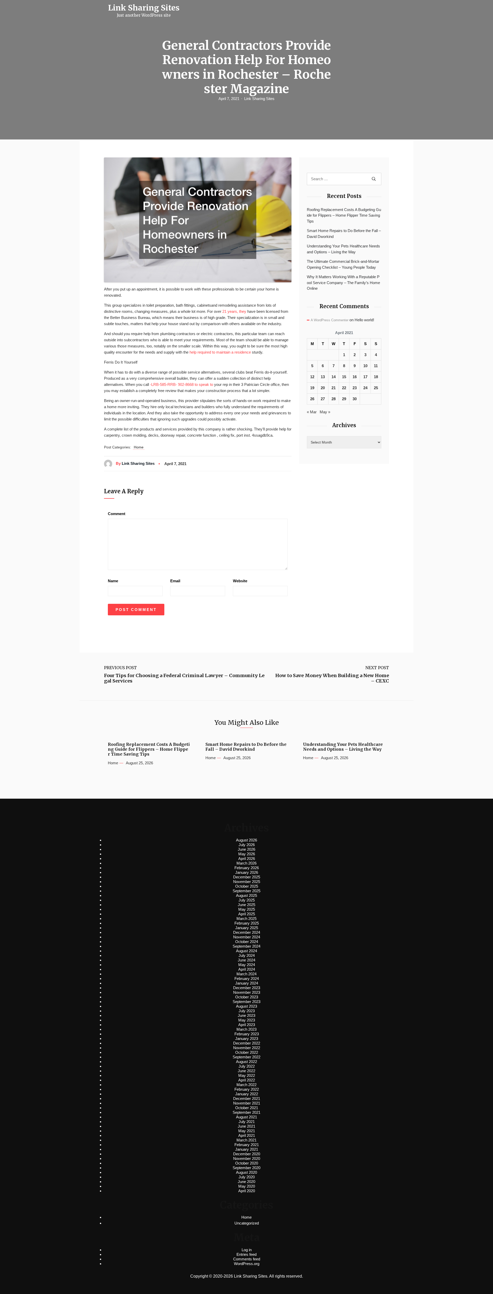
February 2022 (246, 1089)
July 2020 (247, 1177)
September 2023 (246, 1001)
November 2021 (246, 1103)
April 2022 (246, 1080)
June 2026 (246, 849)
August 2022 (246, 1061)
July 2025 (247, 900)
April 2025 (246, 914)
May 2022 (246, 1075)
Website (240, 581)
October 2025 (246, 886)
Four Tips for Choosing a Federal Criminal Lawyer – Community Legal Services (184, 678)
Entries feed (246, 1254)
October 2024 (246, 941)
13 (323, 377)
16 (355, 377)
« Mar (312, 412)
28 (333, 399)
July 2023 (247, 1011)
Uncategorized (246, 1223)
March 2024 (246, 974)
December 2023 (246, 988)
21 (333, 388)
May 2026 (246, 854)
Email (175, 581)
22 (344, 388)
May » (325, 412)
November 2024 (246, 937)
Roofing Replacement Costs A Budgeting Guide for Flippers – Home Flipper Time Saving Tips (344, 215)
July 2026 (247, 844)
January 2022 (246, 1094)
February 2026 (246, 868)
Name (113, 581)
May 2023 (246, 1020)
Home (139, 447)
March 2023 (246, 1029)
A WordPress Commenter (329, 320)
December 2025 (246, 877)
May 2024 (246, 964)
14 (333, 377)
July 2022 (247, 1066)
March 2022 (246, 1084)
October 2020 (246, 1163)
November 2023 (246, 992)
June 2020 (246, 1181)
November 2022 (246, 1048)
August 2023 (246, 1006)
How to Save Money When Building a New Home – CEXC (332, 678)
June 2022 (246, 1071)
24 (365, 388)
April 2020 (246, 1191)
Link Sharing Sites (259, 98)
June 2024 (246, 960)
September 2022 (246, 1057)
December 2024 (246, 932)
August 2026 (246, 840)
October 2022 (246, 1052)
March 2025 (246, 918)
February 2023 (246, 1034)
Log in (247, 1250)
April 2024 (246, 969)
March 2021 (246, 1140)
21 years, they (234, 311)
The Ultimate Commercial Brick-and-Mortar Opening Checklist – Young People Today (343, 264)
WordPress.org (246, 1263)
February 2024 (246, 978)
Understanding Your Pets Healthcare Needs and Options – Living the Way (343, 249)
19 (312, 388)
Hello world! (364, 320)
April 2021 (246, 1135)
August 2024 (246, 951)
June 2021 (246, 1126)
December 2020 (246, 1154)
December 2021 (246, 1098)
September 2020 (246, 1168)
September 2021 (246, 1112)
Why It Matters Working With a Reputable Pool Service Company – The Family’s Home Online (343, 282)
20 (323, 388)
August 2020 (246, 1172)
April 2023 (246, 1024)
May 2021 (246, 1131)
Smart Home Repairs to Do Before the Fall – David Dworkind (344, 233)
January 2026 (246, 872)
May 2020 (246, 1186)
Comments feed (246, 1259)
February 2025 (246, 923)
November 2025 (246, 881)
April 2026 (246, 858)
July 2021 (247, 1121)
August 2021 (246, 1117)
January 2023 (246, 1038)
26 (312, 399)
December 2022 (246, 1043)
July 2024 (247, 955)
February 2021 (246, 1144)
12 (312, 377)
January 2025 (246, 928)
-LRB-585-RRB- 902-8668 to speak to (181, 384)
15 (344, 377)
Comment (116, 513)
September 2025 (246, 891)
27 (323, 399)
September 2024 (246, 946)
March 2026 (246, 863)
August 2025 (246, 895)
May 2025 (246, 909)
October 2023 (246, 997)
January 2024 (246, 983)
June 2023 (246, 1015)
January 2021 (246, 1149)
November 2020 (246, 1158)
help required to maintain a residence (220, 352)
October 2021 (246, 1108)
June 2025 (246, 904)
